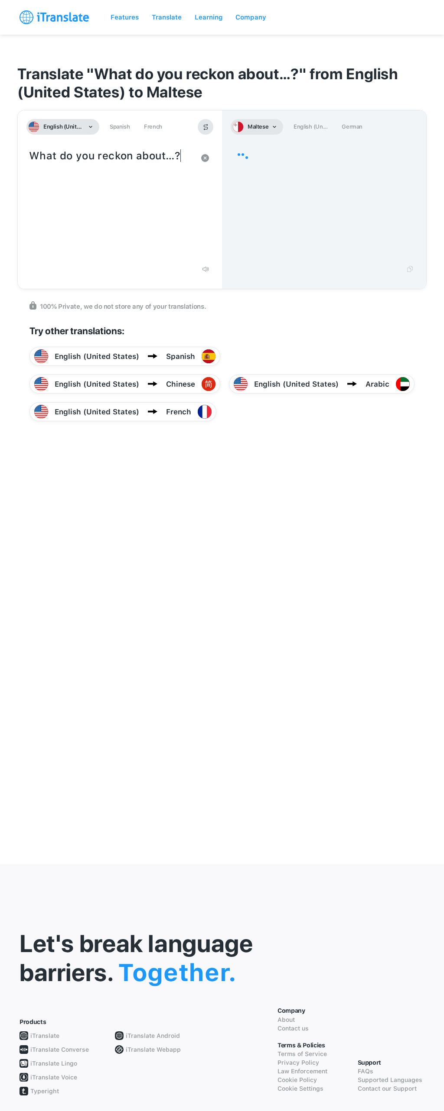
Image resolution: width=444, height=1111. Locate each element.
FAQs (365, 1071)
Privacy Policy (298, 1062)
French (153, 126)
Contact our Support (387, 1088)
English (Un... (310, 126)
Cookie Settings (300, 1088)
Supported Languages (390, 1079)
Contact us (293, 1028)
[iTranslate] (54, 17)
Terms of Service (302, 1053)
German (352, 126)
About (286, 1019)
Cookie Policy (297, 1079)
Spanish (120, 126)
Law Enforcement (302, 1071)
